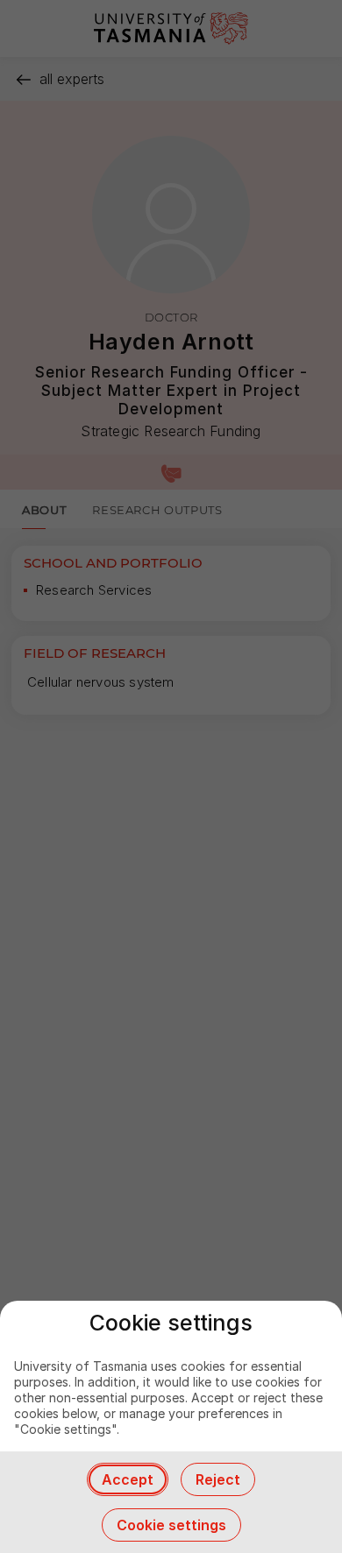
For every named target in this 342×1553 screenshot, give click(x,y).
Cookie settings (171, 1525)
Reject (218, 1479)
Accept (127, 1479)
